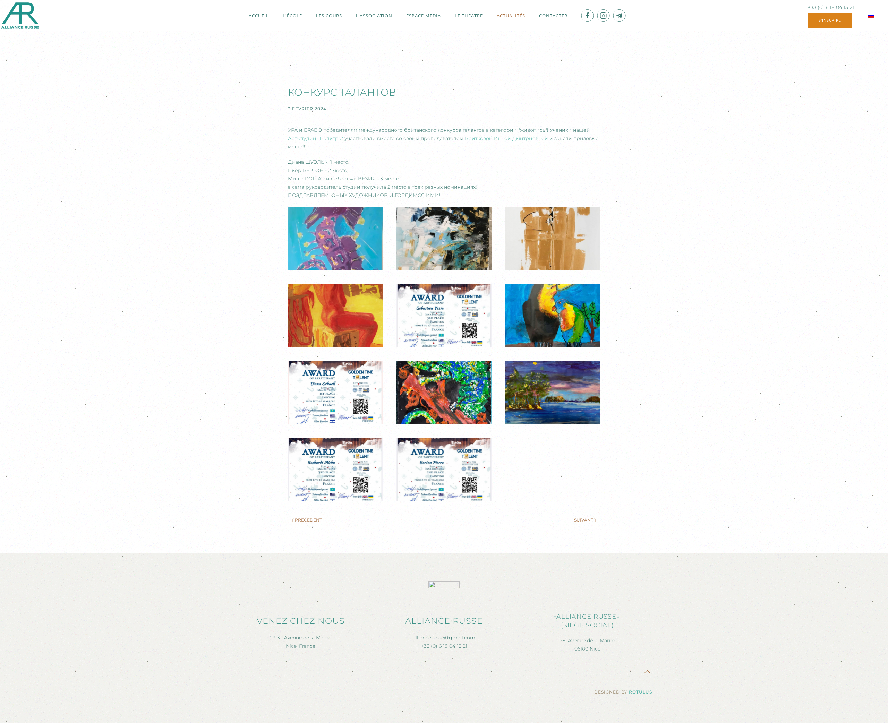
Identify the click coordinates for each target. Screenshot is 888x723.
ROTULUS (640, 692)
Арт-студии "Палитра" (315, 138)
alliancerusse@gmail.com (444, 638)
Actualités (511, 15)
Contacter (553, 15)
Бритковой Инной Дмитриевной (506, 138)
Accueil (259, 15)
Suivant (583, 520)
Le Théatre (469, 15)
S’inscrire (830, 20)
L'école (292, 15)
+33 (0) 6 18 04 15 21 (831, 7)
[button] (335, 238)
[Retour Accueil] (20, 15)
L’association (374, 15)
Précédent (308, 520)
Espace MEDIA (423, 15)
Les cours (329, 15)
